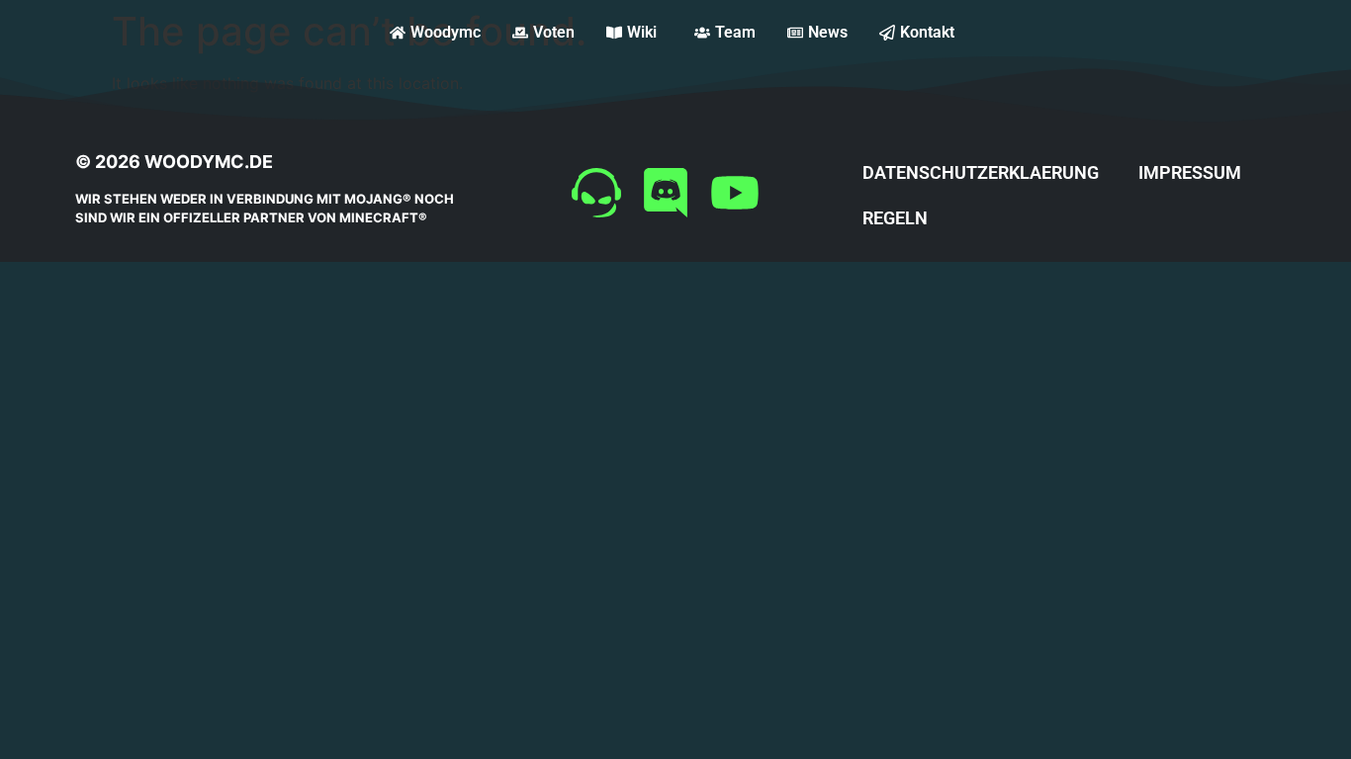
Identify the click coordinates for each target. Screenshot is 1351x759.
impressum (1189, 172)
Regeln (895, 218)
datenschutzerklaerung (980, 172)
